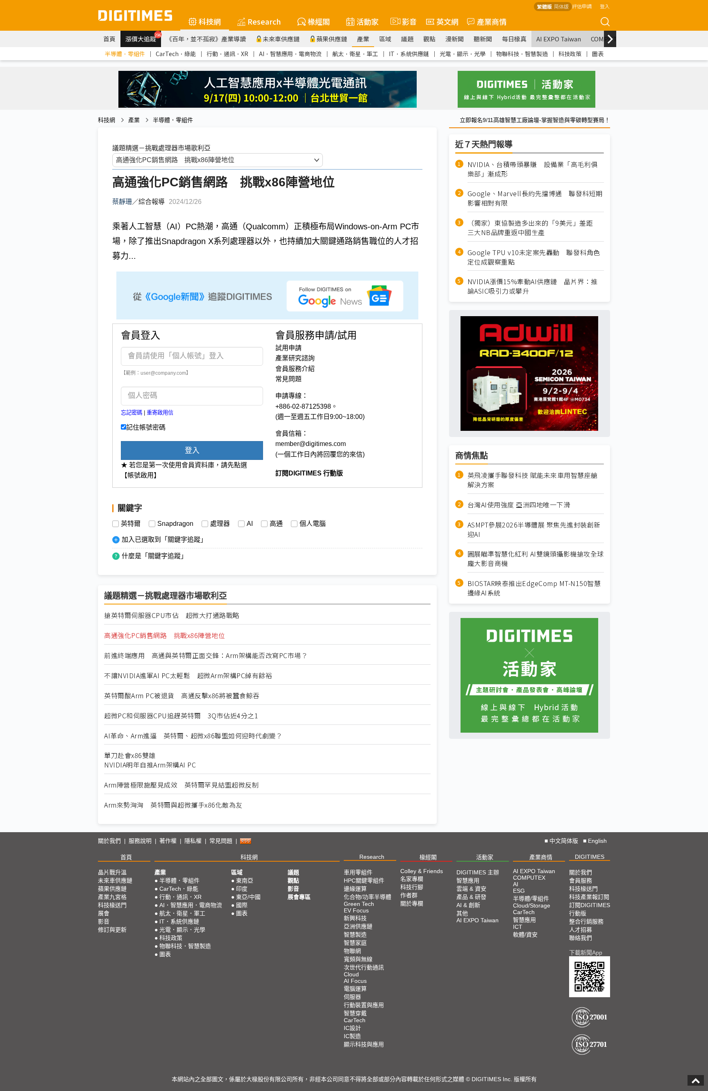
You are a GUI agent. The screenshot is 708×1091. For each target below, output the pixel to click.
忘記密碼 (131, 413)
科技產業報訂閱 (589, 897)
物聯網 (352, 951)
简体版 (561, 6)
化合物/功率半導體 (367, 897)
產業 (363, 38)
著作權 (168, 840)
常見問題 (288, 379)
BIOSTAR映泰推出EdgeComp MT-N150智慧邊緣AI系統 (534, 588)
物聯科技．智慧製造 (522, 54)
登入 (605, 5)
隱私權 (193, 840)
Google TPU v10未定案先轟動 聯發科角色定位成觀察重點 (533, 257)
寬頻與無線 (358, 959)
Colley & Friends (421, 871)
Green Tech (359, 904)
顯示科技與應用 (364, 1044)
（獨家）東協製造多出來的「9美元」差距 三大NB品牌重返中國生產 (533, 227)
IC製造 (352, 1036)
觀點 (429, 38)
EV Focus (356, 910)
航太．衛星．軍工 (355, 54)
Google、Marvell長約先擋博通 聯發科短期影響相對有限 (535, 198)
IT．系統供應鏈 (409, 54)
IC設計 (352, 1028)
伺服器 (352, 997)
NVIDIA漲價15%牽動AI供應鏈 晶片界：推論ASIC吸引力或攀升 (532, 286)
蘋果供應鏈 (331, 38)
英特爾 (131, 524)
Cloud (351, 974)
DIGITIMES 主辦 (477, 872)
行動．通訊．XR (227, 54)
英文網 (447, 21)
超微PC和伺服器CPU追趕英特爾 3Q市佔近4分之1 (181, 715)
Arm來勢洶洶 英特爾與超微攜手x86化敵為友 (173, 805)
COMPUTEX (529, 877)
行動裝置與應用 (364, 1005)
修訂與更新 (112, 929)
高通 (276, 524)
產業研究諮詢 (295, 358)
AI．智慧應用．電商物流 (290, 54)
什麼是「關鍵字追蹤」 (154, 555)
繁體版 (544, 6)
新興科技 (355, 918)
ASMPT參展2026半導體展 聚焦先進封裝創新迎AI (534, 529)
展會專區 (299, 897)
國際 (241, 905)
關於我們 (109, 840)
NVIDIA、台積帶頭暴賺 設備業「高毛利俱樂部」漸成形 (532, 169)
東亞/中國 (248, 897)
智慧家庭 (355, 942)
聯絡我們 (580, 938)
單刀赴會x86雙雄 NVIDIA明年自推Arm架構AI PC (150, 760)
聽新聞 (483, 38)
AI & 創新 (468, 905)
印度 (241, 888)
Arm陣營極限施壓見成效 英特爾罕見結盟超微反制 (181, 785)
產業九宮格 (112, 897)
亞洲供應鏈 (358, 926)
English (597, 840)
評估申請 (582, 5)
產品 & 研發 (471, 897)
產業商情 (491, 21)
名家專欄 (411, 879)
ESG (519, 890)
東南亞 (244, 880)
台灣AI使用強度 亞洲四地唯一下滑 (518, 504)
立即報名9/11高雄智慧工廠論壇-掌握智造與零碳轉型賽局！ (535, 120)
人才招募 (580, 929)
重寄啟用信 (160, 413)
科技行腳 (411, 887)
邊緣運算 (355, 888)
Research (264, 21)
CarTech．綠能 (176, 54)
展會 (103, 913)
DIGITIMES (589, 856)
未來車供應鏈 (281, 38)
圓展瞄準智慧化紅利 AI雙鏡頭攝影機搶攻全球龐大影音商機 (535, 559)
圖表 (598, 54)
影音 (406, 21)
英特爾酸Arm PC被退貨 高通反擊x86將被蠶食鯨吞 (182, 695)
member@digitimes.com (310, 443)
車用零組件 (358, 872)
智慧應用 (467, 880)
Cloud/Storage (531, 905)
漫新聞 (454, 38)
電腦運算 (355, 988)
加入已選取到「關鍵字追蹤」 (164, 539)
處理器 (220, 524)
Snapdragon (175, 524)
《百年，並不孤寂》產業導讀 (206, 38)
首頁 (109, 38)
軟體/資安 (525, 934)
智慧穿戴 (355, 1013)
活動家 (367, 21)
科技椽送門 (112, 905)
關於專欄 (411, 903)
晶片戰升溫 (112, 872)
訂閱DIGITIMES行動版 (589, 909)
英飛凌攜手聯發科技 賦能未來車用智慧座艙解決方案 (532, 480)
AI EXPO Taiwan (558, 38)
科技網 (210, 21)
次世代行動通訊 (364, 967)
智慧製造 (355, 934)
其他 (462, 913)
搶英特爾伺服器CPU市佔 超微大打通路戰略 (172, 615)
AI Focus (355, 981)
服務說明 (140, 840)
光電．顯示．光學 (463, 54)
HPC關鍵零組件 (364, 880)
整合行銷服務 (586, 921)
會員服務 (580, 880)
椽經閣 (319, 21)
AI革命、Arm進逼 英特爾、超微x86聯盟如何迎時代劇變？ (193, 735)
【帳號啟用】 (140, 475)
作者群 (409, 895)
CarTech (354, 1020)
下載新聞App (585, 952)
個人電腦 (313, 524)
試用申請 (288, 347)
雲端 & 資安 (471, 888)
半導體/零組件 (531, 898)
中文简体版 (563, 840)
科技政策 (569, 54)
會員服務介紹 (295, 368)
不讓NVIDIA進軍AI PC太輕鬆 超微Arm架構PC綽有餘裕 (188, 675)
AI (250, 524)
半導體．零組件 (125, 54)
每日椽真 (514, 38)
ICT (517, 927)
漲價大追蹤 (143, 37)
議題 (407, 38)
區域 (385, 38)
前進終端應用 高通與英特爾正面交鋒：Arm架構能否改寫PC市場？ (206, 655)
